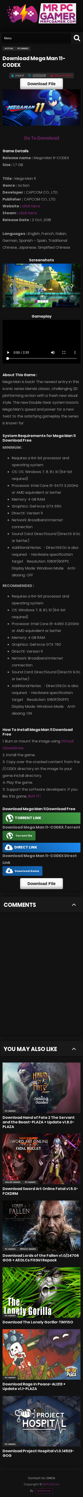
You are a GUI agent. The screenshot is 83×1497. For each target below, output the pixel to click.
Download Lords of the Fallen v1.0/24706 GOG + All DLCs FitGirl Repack (41, 1258)
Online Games (12, 1182)
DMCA (51, 1478)
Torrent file (23, 835)
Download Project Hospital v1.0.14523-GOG (38, 1453)
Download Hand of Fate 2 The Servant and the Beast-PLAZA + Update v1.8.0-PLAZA (39, 1122)
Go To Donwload (41, 138)
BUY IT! (34, 796)
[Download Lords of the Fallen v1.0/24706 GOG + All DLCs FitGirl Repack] (41, 1226)
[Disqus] (41, 976)
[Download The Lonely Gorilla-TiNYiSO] (41, 1292)
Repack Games (28, 1249)
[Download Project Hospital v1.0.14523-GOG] (41, 1421)
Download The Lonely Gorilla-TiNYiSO (38, 1322)
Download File (41, 84)
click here (31, 206)
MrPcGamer (44, 1491)
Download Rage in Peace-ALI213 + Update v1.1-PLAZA (34, 1386)
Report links (62, 75)
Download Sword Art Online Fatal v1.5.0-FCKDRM (40, 1191)
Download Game (27, 871)
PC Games (10, 1111)
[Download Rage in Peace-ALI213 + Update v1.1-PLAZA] (41, 1354)
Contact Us (36, 1478)
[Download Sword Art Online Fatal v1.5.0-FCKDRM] (41, 1159)
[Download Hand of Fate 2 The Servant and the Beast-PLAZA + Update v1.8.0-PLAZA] (41, 1088)
